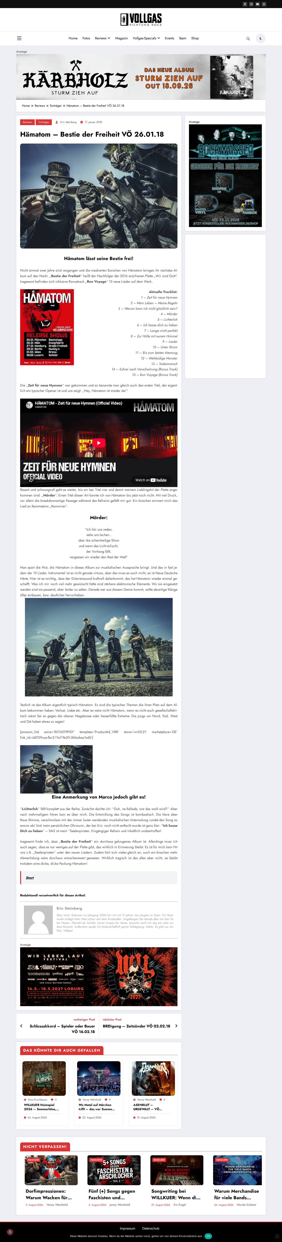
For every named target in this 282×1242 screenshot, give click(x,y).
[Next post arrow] (176, 1026)
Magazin (121, 38)
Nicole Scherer (90, 1204)
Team (182, 38)
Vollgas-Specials (144, 38)
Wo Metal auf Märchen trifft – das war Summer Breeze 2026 (96, 1107)
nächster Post (112, 1019)
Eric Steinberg (68, 122)
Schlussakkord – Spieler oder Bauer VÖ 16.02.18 (62, 1029)
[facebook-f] (245, 4)
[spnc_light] (261, 38)
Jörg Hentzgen (215, 1204)
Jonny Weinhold (153, 1204)
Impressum (127, 1228)
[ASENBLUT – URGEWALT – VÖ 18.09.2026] (153, 1078)
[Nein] (277, 1236)
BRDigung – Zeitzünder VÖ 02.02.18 (136, 1026)
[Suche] (248, 39)
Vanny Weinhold (92, 1100)
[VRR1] (141, 76)
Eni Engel (23, 1204)
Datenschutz (150, 1228)
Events (169, 38)
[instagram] (251, 4)
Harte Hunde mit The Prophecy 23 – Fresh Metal (206, 1194)
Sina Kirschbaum (37, 1100)
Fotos (86, 38)
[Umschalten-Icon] (19, 39)
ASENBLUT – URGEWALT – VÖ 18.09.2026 (146, 1107)
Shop (195, 38)
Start (30, 877)
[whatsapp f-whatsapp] (264, 4)
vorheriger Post (84, 1019)
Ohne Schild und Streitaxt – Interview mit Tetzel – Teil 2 (143, 1194)
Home (73, 38)
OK (208, 1236)
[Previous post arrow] (21, 1026)
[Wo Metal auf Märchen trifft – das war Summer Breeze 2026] (98, 1078)
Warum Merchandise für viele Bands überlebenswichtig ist (81, 1194)
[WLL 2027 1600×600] (98, 976)
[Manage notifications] (10, 1232)
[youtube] (257, 4)
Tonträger (43, 122)
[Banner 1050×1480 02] (225, 175)
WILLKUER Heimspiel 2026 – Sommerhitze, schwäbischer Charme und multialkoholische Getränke (40, 1107)
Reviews (100, 38)
